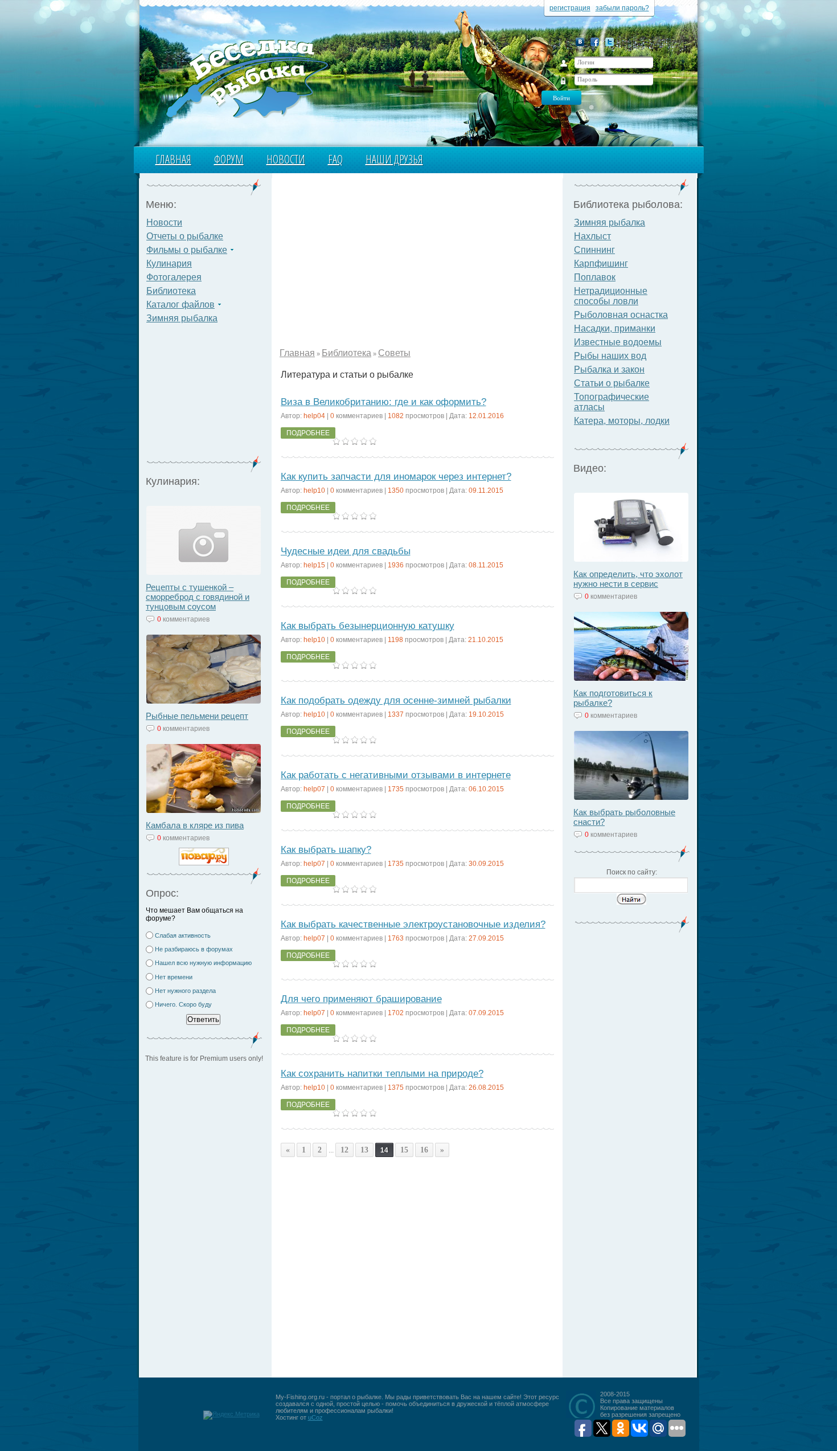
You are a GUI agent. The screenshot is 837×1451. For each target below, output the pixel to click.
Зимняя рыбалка (182, 318)
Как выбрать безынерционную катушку (367, 625)
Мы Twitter (609, 42)
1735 (396, 789)
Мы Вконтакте (580, 42)
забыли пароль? (622, 8)
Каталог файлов (180, 304)
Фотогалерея (174, 277)
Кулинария (169, 263)
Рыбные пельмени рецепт (197, 716)
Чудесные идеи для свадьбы (346, 551)
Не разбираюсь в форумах (194, 949)
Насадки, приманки (614, 328)
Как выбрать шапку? (326, 849)
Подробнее (308, 433)
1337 (396, 714)
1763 (396, 938)
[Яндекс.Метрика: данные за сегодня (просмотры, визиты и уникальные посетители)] (231, 1415)
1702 (396, 1013)
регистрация (569, 8)
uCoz (315, 1417)
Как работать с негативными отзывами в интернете (396, 775)
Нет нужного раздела (185, 990)
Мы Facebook (594, 42)
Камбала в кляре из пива (195, 825)
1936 (396, 565)
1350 (396, 490)
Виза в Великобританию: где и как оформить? (383, 402)
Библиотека (171, 291)
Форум (229, 159)
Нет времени (173, 977)
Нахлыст (592, 236)
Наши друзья (394, 159)
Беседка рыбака (246, 77)
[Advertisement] (204, 396)
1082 (396, 416)
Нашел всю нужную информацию (203, 962)
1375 (396, 1088)
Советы (394, 353)
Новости (285, 159)
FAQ (335, 159)
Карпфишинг (601, 263)
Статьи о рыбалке (612, 383)
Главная (173, 159)
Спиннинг (594, 250)
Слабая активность (183, 935)
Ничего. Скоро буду (183, 1004)
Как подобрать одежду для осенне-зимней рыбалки (396, 700)
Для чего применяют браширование (361, 999)
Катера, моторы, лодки (622, 421)
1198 (395, 640)
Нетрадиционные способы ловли (610, 296)
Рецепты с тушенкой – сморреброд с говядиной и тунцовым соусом (197, 596)
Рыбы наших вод (610, 356)
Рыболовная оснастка (621, 315)
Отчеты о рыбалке (184, 236)
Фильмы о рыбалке (186, 250)
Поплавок (595, 277)
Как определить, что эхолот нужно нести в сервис (628, 578)
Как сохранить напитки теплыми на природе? (382, 1073)
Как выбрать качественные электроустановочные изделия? (413, 924)
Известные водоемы (618, 342)
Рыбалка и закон (609, 369)
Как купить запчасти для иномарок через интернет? (396, 476)
